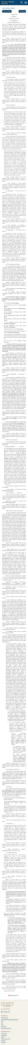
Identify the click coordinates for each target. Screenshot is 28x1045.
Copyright (3, 1040)
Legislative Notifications (6, 1028)
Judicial (2, 1037)
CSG (2, 1021)
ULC (2, 1023)
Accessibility (4, 1033)
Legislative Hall (6, 1011)
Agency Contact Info (5, 1038)
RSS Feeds (3, 1026)
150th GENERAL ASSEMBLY (8, 8)
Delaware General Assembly (7, 2)
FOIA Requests (4, 1017)
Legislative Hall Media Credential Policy (9, 1019)
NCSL (2, 1024)
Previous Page (7, 11)
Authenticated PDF (14, 995)
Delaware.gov (4, 1035)
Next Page (22, 11)
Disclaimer (3, 1042)
